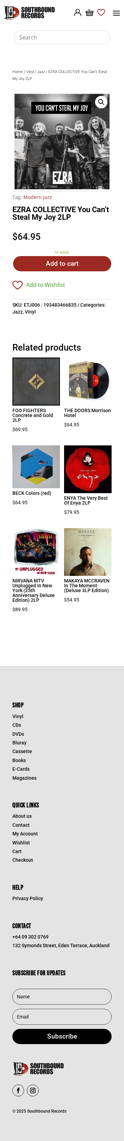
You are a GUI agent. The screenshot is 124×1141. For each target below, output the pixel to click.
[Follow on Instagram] (33, 1090)
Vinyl (30, 72)
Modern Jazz (37, 197)
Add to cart (62, 264)
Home (17, 72)
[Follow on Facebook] (18, 1090)
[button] (101, 102)
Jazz (41, 72)
